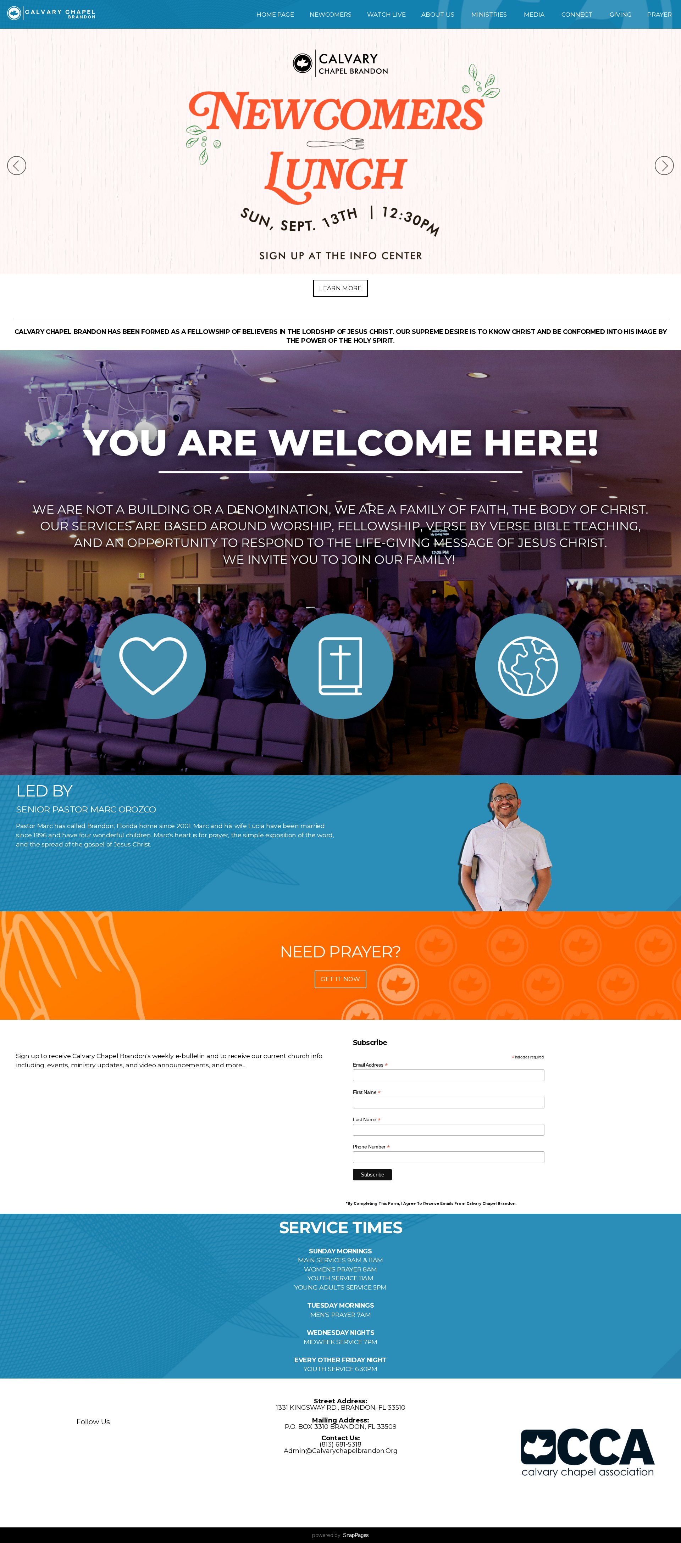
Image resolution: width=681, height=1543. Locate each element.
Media (535, 14)
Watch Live (386, 14)
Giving (621, 14)
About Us (438, 14)
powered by (340, 1535)
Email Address (370, 1065)
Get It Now (340, 979)
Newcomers (330, 14)
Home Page (275, 14)
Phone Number (371, 1147)
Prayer (660, 14)
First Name (367, 1092)
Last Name (367, 1119)
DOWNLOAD (340, 288)
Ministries (489, 14)
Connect (577, 14)
